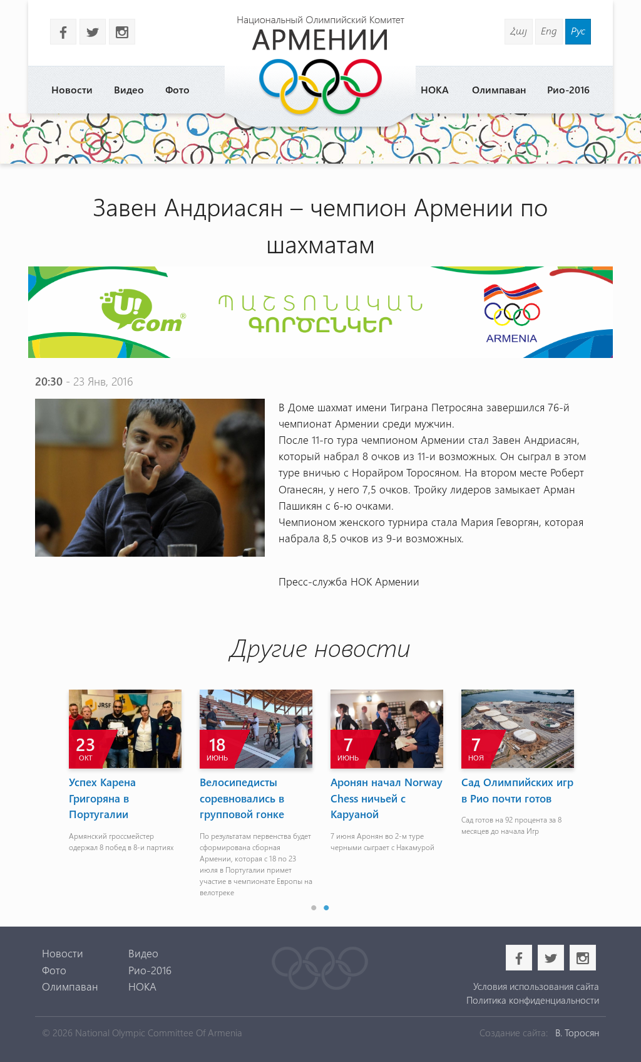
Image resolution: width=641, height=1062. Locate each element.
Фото (177, 89)
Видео (129, 89)
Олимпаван (499, 89)
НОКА (435, 89)
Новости (72, 89)
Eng (549, 30)
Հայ (518, 30)
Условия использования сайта (536, 986)
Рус (578, 30)
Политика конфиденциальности (532, 1000)
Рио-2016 (568, 89)
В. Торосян (577, 1032)
